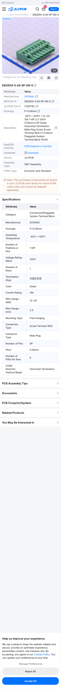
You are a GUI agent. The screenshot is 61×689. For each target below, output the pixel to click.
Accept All (30, 681)
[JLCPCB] (21, 9)
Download (32, 152)
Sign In (53, 9)
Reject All (30, 671)
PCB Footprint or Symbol (38, 146)
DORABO (29, 96)
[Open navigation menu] (4, 9)
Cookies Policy (42, 654)
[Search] (37, 9)
